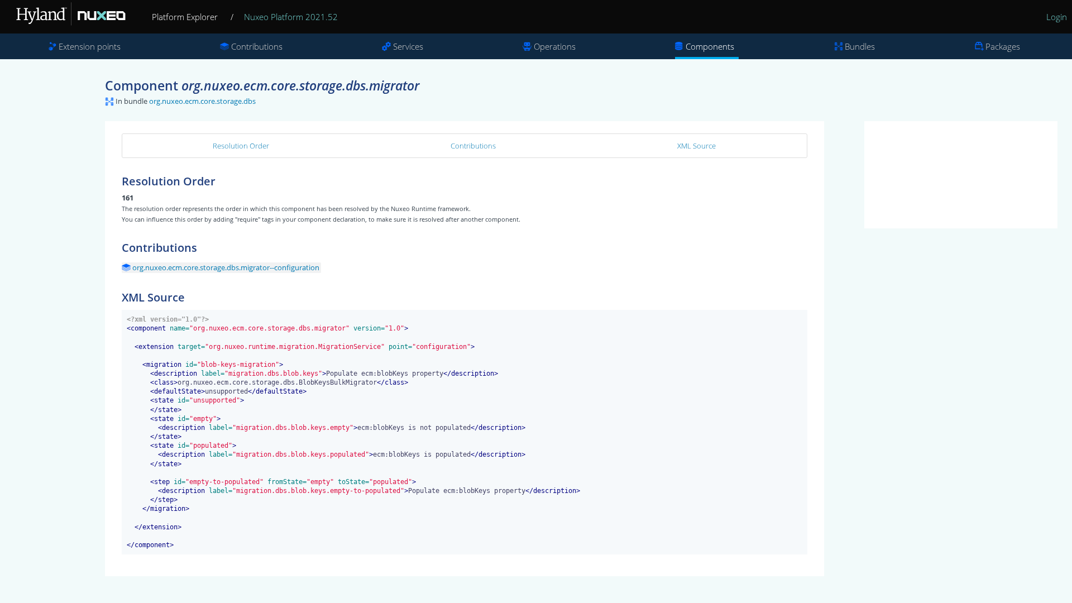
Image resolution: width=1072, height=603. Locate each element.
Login (1056, 16)
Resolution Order (241, 146)
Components (710, 46)
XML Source (696, 146)
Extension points (90, 46)
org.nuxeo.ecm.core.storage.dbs (202, 101)
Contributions (257, 46)
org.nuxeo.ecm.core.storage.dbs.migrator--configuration (225, 267)
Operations (555, 46)
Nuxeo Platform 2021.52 (291, 16)
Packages (1002, 46)
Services (408, 46)
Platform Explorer (185, 16)
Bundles (860, 46)
